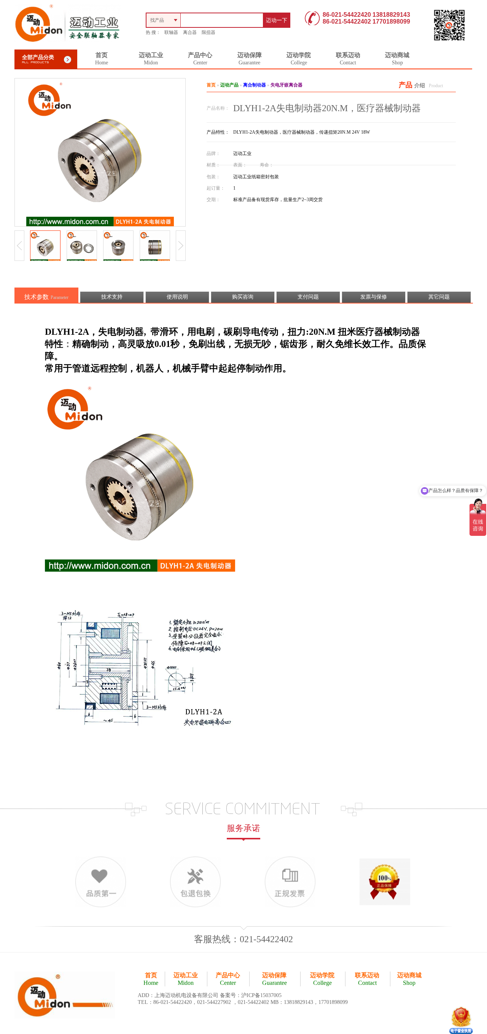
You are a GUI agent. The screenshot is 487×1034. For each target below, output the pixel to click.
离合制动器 (254, 85)
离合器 (190, 32)
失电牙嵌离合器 (286, 85)
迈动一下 (276, 20)
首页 (211, 85)
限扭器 (208, 32)
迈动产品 (229, 85)
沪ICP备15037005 (261, 995)
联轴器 (171, 32)
